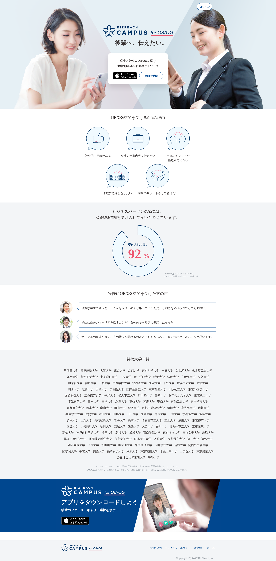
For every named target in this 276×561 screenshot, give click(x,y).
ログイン (204, 6)
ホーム (211, 548)
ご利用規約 (155, 548)
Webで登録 (151, 76)
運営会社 (199, 548)
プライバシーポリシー (177, 548)
